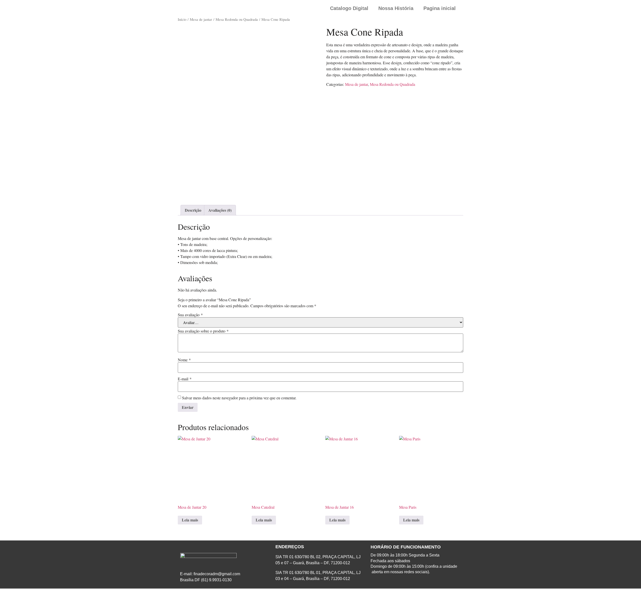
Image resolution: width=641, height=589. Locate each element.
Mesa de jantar (201, 19)
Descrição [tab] (193, 210)
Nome (184, 360)
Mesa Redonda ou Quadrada (237, 19)
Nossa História (395, 8)
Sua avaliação (190, 315)
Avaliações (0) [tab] (220, 210)
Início (182, 19)
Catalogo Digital (349, 8)
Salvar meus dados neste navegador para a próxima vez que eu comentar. (239, 398)
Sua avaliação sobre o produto (203, 331)
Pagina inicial (439, 8)
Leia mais (190, 520)
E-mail (185, 379)
